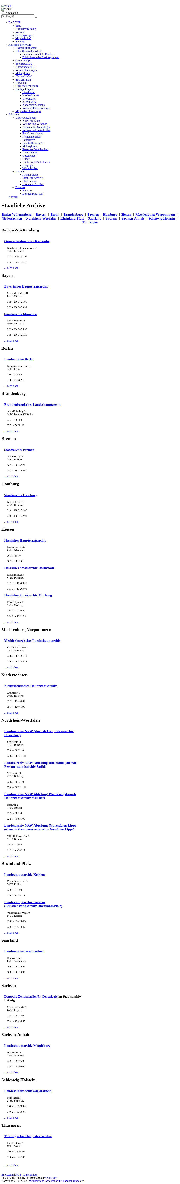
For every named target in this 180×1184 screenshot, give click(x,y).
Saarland (94, 218)
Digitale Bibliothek (26, 47)
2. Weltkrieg (29, 101)
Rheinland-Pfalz (72, 218)
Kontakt (12, 196)
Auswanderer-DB (25, 66)
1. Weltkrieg (29, 98)
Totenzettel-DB (24, 63)
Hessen (126, 214)
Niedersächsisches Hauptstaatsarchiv (30, 686)
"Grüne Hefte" (23, 76)
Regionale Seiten (31, 136)
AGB (18, 1174)
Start (18, 25)
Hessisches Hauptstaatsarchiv (25, 540)
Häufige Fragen (24, 89)
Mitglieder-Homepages (28, 111)
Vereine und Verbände (34, 123)
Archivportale (30, 174)
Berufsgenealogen (32, 133)
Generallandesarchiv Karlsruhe (26, 241)
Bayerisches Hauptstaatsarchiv (26, 286)
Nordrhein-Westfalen (41, 218)
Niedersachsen (12, 218)
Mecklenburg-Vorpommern (155, 214)
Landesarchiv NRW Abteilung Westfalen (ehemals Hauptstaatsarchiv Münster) (40, 796)
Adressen (13, 114)
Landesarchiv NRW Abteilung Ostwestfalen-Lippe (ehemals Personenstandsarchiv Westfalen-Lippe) (40, 827)
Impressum (7, 1174)
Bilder (25, 158)
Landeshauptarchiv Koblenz (24, 874)
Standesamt (28, 92)
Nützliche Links (31, 120)
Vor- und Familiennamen (36, 108)
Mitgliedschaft (23, 38)
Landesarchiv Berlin (19, 359)
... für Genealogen (25, 117)
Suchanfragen (23, 79)
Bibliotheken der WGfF (28, 51)
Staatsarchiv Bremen (19, 450)
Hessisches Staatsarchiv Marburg (28, 595)
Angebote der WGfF (19, 44)
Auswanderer (29, 152)
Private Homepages (33, 142)
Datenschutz (30, 1174)
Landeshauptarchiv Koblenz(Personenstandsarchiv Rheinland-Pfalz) (33, 904)
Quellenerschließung (26, 85)
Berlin (55, 214)
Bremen (93, 214)
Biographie (28, 165)
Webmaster (50, 1177)
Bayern (41, 214)
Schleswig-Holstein (161, 218)
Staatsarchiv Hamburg (20, 495)
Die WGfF (14, 22)
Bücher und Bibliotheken (36, 161)
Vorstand (20, 31)
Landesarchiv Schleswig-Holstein (28, 1091)
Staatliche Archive (32, 177)
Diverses (20, 187)
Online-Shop (22, 60)
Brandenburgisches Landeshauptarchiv (32, 404)
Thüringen (90, 222)
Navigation (12, 12)
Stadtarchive (29, 181)
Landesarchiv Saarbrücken (24, 951)
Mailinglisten (22, 73)
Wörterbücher (30, 168)
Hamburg (110, 214)
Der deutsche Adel (32, 193)
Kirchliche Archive (33, 184)
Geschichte (28, 155)
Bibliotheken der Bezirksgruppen (40, 57)
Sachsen (111, 218)
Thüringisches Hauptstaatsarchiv (28, 1136)
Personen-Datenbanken (35, 149)
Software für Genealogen (36, 127)
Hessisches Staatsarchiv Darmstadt (29, 568)
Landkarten (28, 139)
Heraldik (27, 190)
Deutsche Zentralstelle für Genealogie (30, 996)
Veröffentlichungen (26, 70)
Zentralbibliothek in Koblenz (38, 54)
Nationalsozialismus (33, 104)
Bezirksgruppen (24, 35)
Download (21, 82)
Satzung (19, 41)
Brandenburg (73, 214)
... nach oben (11, 267)
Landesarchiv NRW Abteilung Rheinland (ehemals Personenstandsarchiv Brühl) (40, 764)
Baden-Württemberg (17, 214)
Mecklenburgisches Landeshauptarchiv (32, 640)
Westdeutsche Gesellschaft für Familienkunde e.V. (57, 1180)
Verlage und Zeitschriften (36, 130)
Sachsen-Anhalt (132, 218)
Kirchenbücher (30, 95)
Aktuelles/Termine (25, 28)
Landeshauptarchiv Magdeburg (27, 1045)
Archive (19, 171)
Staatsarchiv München (20, 314)
